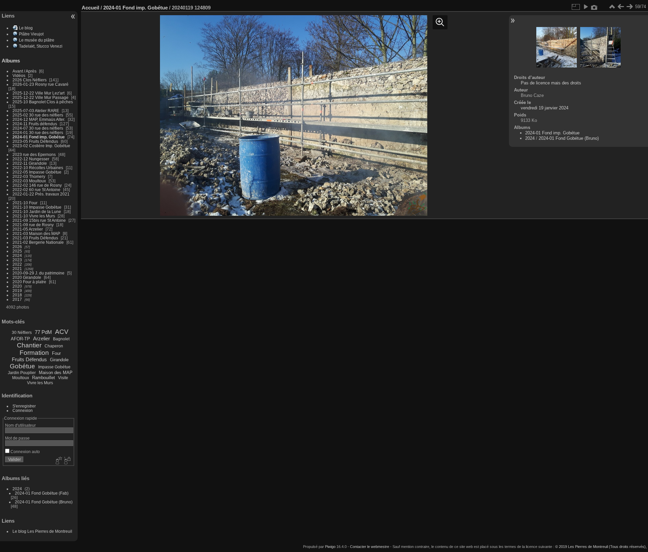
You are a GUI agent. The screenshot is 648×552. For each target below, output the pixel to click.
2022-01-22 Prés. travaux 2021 (41, 194)
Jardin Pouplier (22, 373)
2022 (17, 264)
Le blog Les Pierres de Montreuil (42, 531)
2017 (17, 299)
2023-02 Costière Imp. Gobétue (41, 145)
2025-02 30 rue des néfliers (37, 115)
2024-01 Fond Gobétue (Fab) (42, 493)
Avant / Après (24, 71)
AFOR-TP (20, 338)
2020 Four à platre (29, 282)
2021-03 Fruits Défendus (35, 238)
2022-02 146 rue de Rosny (37, 185)
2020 (17, 286)
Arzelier (41, 338)
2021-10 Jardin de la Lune (36, 211)
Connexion (22, 410)
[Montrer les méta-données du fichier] (594, 6)
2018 (17, 295)
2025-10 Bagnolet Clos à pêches (42, 102)
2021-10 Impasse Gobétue (36, 207)
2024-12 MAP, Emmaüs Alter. (38, 119)
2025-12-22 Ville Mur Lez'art (38, 93)
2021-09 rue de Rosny (33, 224)
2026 (17, 246)
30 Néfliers (22, 333)
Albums (11, 60)
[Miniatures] (612, 6)
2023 (17, 260)
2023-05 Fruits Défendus (35, 141)
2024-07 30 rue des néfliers (37, 128)
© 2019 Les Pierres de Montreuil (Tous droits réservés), (601, 547)
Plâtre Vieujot (31, 34)
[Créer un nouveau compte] (58, 460)
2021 (17, 268)
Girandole (59, 359)
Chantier (29, 345)
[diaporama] (585, 6)
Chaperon (54, 346)
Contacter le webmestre (369, 547)
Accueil (90, 7)
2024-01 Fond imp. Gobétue (38, 137)
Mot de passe (17, 438)
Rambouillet (43, 377)
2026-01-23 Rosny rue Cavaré (40, 84)
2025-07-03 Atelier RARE (35, 110)
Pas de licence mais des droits (551, 82)
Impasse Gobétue (54, 367)
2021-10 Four (24, 203)
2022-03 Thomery (28, 176)
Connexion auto (24, 451)
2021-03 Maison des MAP (36, 233)
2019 (17, 290)
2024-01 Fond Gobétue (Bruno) (44, 502)
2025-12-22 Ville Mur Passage (40, 97)
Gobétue (22, 366)
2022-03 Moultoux (29, 181)
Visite (63, 378)
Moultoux (20, 378)
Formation (34, 352)
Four (56, 353)
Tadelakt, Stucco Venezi (40, 46)
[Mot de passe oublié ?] (66, 460)
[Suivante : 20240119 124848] (629, 6)
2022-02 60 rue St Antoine (36, 189)
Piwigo (330, 547)
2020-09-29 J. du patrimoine (38, 273)
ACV (62, 331)
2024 (17, 255)
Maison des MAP (56, 372)
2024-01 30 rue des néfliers (38, 132)
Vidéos (18, 75)
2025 (17, 251)
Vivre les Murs (40, 383)
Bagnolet (61, 339)
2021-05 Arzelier (27, 229)
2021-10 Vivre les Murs (33, 216)
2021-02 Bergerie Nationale (38, 242)
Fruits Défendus (29, 359)
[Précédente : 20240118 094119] (620, 6)
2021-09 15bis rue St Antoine (39, 220)
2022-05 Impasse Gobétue (36, 172)
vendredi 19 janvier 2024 (544, 107)
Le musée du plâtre (36, 40)
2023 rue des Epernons (34, 154)
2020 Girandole (26, 277)
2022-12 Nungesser (30, 159)
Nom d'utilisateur (20, 425)
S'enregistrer (24, 406)
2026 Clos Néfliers (29, 80)
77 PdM (43, 332)
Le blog (26, 28)
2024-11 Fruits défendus (34, 124)
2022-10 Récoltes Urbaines (37, 167)
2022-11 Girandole (29, 163)
